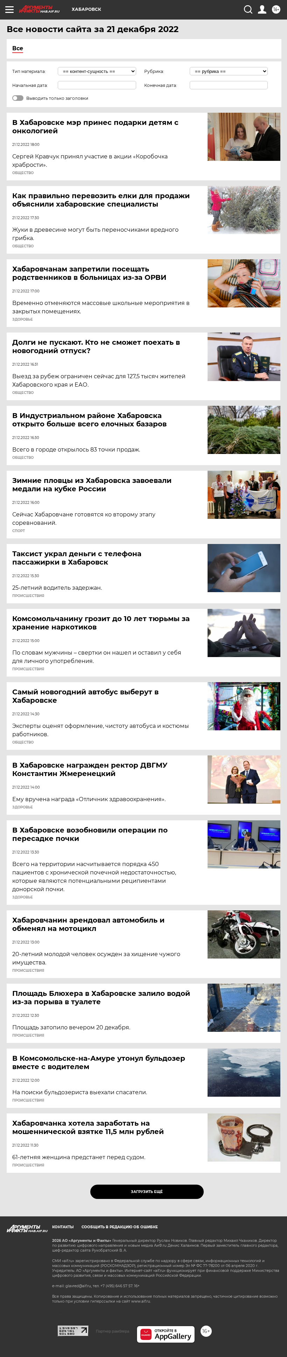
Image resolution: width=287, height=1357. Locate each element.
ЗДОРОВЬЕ (22, 319)
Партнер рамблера (112, 1331)
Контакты (63, 1227)
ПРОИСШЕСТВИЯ (28, 596)
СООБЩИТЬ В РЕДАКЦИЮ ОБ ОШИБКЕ (120, 1227)
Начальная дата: (30, 85)
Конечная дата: (160, 85)
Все (17, 48)
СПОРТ (18, 531)
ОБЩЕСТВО (23, 173)
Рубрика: (154, 71)
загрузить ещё (147, 1192)
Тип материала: (29, 71)
